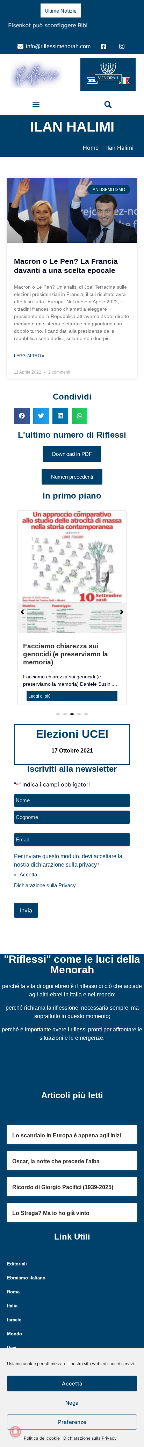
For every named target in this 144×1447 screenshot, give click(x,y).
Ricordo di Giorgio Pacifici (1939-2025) (62, 1169)
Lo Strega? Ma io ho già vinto (50, 1195)
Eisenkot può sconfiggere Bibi (47, 25)
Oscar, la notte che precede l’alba (56, 1143)
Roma (13, 1273)
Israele (14, 1301)
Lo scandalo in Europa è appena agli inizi (66, 1117)
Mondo (14, 1315)
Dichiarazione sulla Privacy (90, 1438)
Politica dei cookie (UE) (32, 1338)
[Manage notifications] (15, 1431)
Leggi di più (39, 678)
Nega (72, 1402)
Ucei (11, 1329)
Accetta (72, 1383)
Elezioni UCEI (72, 716)
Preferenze (72, 1422)
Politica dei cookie (42, 1438)
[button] (36, 102)
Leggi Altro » (29, 353)
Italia (12, 1287)
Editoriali (17, 1245)
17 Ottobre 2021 (72, 733)
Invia (26, 892)
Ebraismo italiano (26, 1259)
